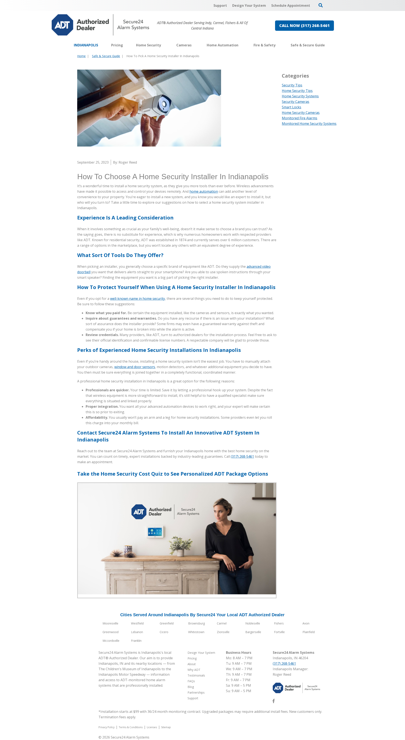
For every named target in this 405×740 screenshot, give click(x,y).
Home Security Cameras (301, 112)
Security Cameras (295, 101)
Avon (305, 623)
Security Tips (292, 85)
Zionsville (223, 632)
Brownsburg (196, 623)
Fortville (279, 632)
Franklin (136, 641)
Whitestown (196, 632)
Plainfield (308, 632)
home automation (203, 191)
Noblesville (252, 623)
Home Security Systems (300, 96)
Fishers (279, 623)
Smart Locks (291, 107)
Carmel (222, 623)
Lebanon (137, 632)
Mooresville (110, 623)
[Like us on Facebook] (273, 702)
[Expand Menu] (163, 45)
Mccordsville (111, 641)
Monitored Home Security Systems (309, 123)
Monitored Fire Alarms (299, 118)
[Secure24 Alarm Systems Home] (100, 25)
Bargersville (253, 632)
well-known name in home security (137, 298)
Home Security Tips (297, 90)
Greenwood (111, 632)
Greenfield (167, 623)
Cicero (164, 632)
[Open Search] (321, 5)
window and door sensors (134, 367)
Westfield (137, 623)
